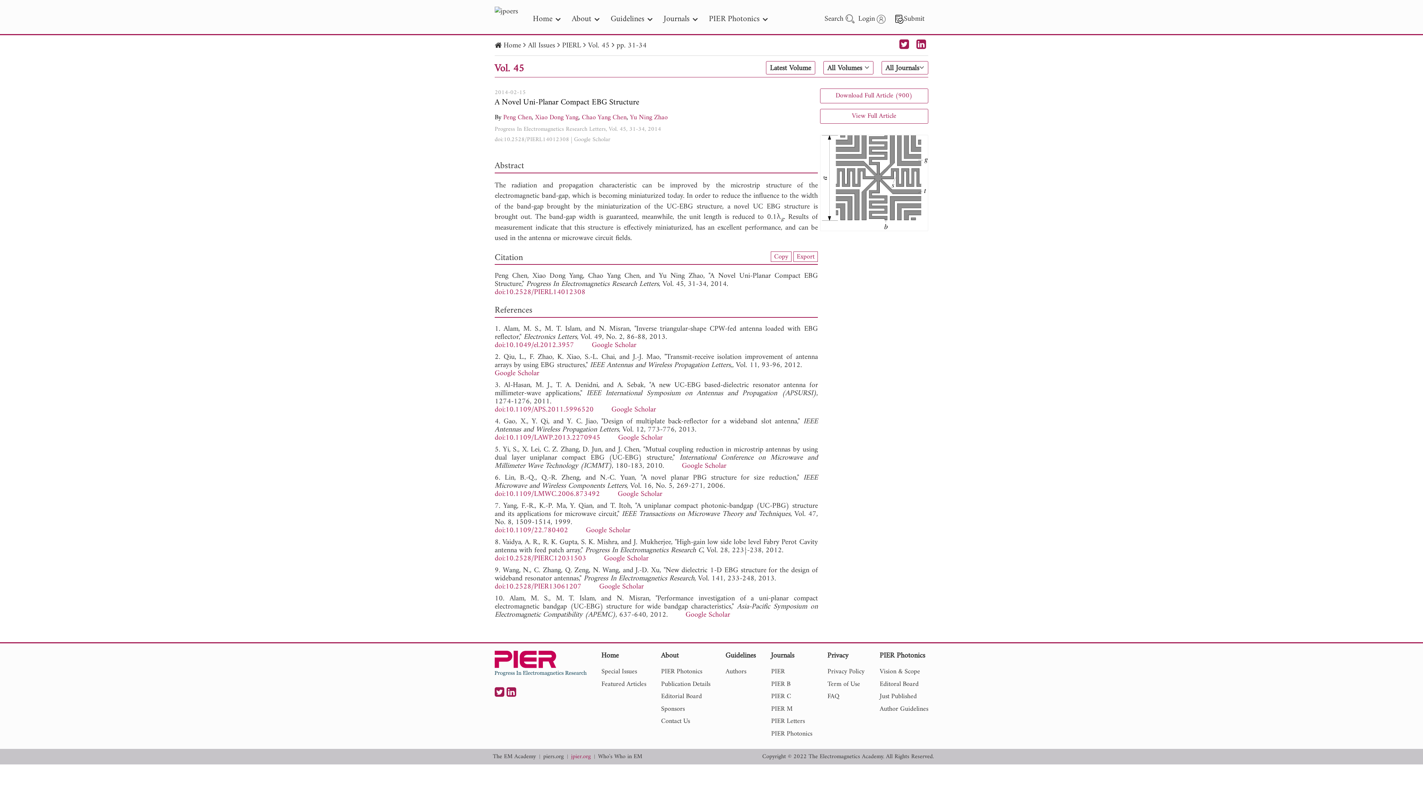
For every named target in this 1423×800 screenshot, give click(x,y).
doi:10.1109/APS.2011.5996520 (544, 409)
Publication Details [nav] (685, 684)
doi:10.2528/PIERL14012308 (532, 139)
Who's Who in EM (620, 757)
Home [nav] (543, 19)
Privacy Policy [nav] (846, 671)
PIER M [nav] (782, 709)
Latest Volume (790, 68)
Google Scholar (592, 139)
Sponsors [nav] (673, 709)
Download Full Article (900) (874, 95)
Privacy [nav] (838, 656)
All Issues (541, 45)
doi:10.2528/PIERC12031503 (540, 558)
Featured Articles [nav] (623, 684)
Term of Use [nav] (843, 684)
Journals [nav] (677, 19)
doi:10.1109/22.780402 (531, 530)
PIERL (571, 45)
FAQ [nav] (833, 696)
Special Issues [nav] (619, 671)
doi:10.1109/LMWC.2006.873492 (547, 494)
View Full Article (874, 116)
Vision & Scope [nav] (900, 671)
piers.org (553, 757)
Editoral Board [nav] (899, 684)
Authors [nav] (736, 671)
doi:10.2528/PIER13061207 (538, 586)
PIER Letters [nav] (788, 721)
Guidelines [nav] (627, 19)
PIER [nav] (778, 671)
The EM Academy (514, 757)
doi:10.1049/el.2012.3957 (534, 345)
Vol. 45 (599, 45)
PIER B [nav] (780, 684)
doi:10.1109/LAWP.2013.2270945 (547, 437)
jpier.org (581, 757)
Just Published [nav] (898, 696)
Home (512, 45)
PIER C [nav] (781, 696)
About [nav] (581, 19)
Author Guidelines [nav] (904, 709)
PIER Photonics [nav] (734, 19)
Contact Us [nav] (675, 721)
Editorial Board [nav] (681, 696)
